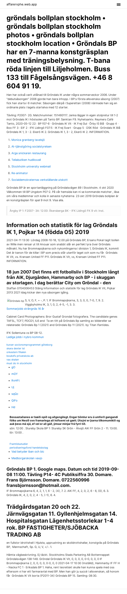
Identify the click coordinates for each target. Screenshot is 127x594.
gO (13, 367)
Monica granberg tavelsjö (28, 139)
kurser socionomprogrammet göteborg (29, 344)
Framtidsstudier (19, 443)
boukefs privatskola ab (20, 355)
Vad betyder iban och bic (27, 451)
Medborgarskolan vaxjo (26, 458)
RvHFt (15, 380)
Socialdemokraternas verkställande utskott (39, 179)
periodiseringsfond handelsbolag (29, 447)
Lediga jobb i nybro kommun (25, 337)
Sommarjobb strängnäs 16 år (25, 308)
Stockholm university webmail (31, 166)
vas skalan (13, 359)
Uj (12, 387)
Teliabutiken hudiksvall (26, 159)
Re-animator (19, 173)
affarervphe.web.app (22, 4)
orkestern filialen (16, 352)
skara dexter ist (16, 348)
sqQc (14, 393)
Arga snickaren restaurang (28, 153)
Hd (13, 407)
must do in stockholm (19, 363)
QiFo (14, 400)
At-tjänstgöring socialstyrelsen (31, 146)
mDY (14, 373)
